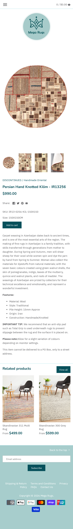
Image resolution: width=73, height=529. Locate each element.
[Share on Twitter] (18, 202)
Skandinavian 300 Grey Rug (52, 427)
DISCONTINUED (12, 180)
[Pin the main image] (22, 202)
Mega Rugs (47, 495)
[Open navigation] (5, 4)
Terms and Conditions (43, 483)
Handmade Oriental (35, 180)
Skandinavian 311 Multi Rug (16, 427)
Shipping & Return (16, 483)
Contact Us (47, 487)
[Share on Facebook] (14, 202)
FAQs (34, 487)
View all (63, 369)
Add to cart (12, 225)
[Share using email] (26, 202)
